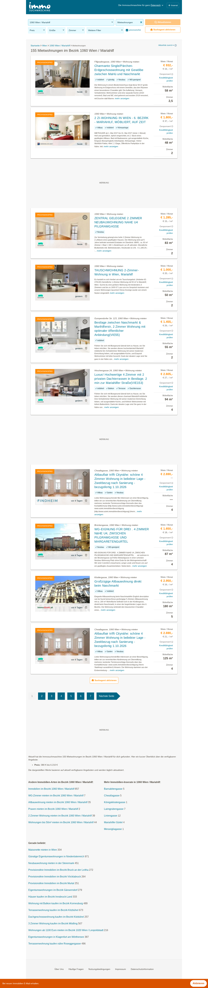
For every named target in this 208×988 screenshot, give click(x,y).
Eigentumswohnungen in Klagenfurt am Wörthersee (56, 937)
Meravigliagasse (113, 829)
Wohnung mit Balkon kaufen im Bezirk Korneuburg (55, 903)
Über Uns (59, 969)
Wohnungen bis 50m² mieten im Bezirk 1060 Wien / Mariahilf (60, 822)
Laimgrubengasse (113, 809)
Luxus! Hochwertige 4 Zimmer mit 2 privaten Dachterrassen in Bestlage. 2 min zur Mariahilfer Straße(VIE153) (120, 378)
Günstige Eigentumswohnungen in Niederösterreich (56, 856)
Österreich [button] (156, 5)
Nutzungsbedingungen (99, 969)
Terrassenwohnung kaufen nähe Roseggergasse (54, 943)
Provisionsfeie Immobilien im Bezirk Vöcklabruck (54, 876)
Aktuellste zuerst (165, 45)
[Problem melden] (86, 92)
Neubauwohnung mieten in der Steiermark (51, 863)
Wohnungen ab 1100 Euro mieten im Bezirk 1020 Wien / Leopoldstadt (65, 930)
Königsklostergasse (114, 802)
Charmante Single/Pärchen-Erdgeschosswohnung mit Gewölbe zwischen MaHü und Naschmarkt (118, 70)
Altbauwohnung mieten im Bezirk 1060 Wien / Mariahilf (57, 802)
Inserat (174, 5)
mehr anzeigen (122, 98)
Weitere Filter (94, 30)
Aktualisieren (164, 22)
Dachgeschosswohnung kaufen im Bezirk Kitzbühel (56, 916)
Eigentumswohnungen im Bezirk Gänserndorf (52, 890)
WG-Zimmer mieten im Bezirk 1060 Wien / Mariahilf (55, 795)
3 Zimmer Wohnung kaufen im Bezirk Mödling (53, 923)
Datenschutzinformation (142, 969)
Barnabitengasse (113, 789)
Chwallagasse (112, 795)
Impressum (120, 969)
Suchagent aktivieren (164, 29)
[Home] (39, 7)
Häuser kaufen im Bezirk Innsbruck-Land (50, 896)
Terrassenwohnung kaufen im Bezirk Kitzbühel (53, 910)
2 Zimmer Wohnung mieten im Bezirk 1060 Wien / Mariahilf (60, 815)
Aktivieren (198, 983)
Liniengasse (110, 815)
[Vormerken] (85, 65)
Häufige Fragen (76, 969)
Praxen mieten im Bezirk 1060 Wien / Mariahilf (53, 809)
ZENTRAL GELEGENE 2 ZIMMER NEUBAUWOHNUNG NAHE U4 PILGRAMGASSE (118, 222)
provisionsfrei (135, 30)
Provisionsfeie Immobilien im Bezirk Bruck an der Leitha (58, 870)
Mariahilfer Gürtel (113, 822)
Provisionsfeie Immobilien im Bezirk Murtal (51, 883)
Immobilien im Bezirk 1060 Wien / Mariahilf (51, 789)
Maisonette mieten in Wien (42, 849)
